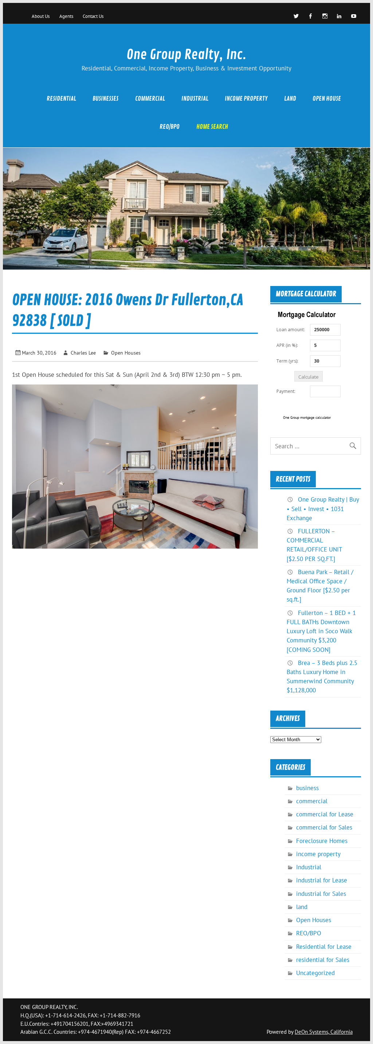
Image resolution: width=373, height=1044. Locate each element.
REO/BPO (170, 127)
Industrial (194, 99)
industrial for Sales (321, 894)
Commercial (150, 99)
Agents (66, 16)
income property (246, 99)
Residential (61, 99)
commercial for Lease (324, 814)
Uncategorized (315, 973)
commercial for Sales (324, 827)
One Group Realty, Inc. (186, 54)
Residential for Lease (324, 947)
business (307, 788)
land (290, 99)
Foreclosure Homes (322, 841)
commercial (311, 801)
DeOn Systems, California (324, 1031)
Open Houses (126, 352)
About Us (41, 16)
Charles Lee (83, 352)
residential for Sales (322, 960)
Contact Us (93, 16)
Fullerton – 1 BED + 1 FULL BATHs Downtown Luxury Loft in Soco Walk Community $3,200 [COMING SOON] (321, 631)
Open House (327, 99)
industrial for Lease (321, 880)
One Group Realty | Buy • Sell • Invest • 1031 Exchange (323, 508)
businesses (105, 99)
